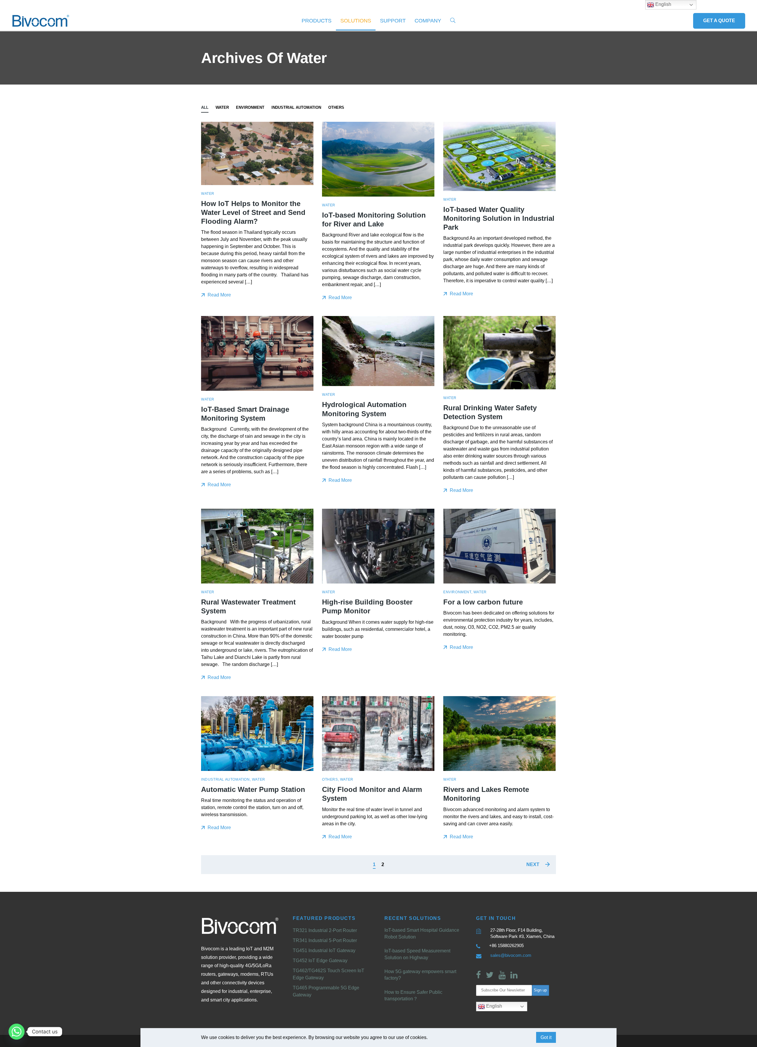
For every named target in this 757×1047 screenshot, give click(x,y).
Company (428, 21)
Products (316, 21)
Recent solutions (412, 918)
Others (336, 107)
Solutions (355, 21)
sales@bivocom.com (510, 955)
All (204, 107)
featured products (324, 918)
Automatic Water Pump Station (253, 790)
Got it (546, 1037)
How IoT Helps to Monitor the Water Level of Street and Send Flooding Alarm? (253, 212)
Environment (250, 107)
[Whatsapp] (17, 1032)
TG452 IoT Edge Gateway (320, 960)
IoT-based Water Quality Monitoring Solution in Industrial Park (498, 218)
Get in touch (496, 918)
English (493, 1006)
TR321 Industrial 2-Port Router (325, 930)
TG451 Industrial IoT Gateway (324, 950)
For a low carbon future (483, 602)
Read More (218, 294)
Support (393, 21)
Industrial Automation (296, 107)
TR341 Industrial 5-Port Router (325, 940)
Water (222, 107)
